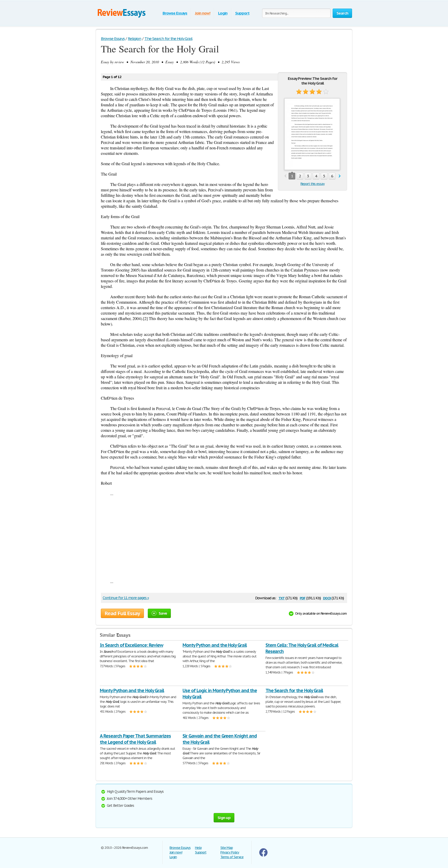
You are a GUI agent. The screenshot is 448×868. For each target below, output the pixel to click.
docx (327, 598)
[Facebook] (263, 855)
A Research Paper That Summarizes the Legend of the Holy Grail (135, 739)
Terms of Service (231, 857)
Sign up (224, 817)
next (340, 176)
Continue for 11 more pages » (126, 597)
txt (281, 598)
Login (222, 13)
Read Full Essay (122, 613)
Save (163, 613)
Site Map (226, 847)
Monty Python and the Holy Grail (215, 645)
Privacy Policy (229, 852)
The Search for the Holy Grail (294, 690)
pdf (302, 598)
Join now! (202, 13)
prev (285, 176)
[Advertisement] (224, 537)
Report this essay (312, 184)
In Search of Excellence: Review (131, 645)
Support (242, 13)
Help (198, 847)
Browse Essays (175, 13)
